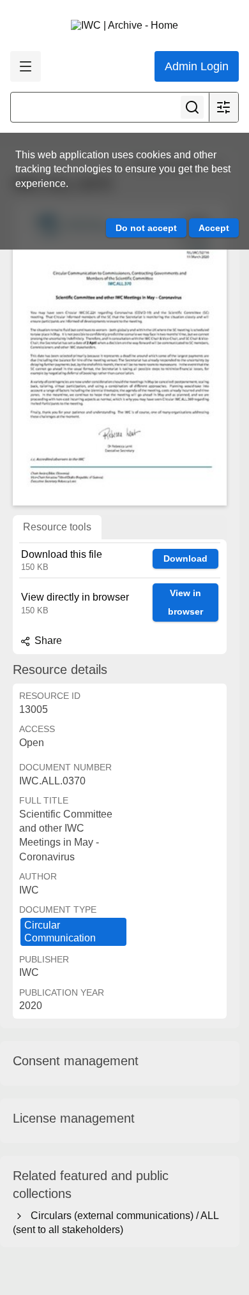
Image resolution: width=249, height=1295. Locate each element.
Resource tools (57, 526)
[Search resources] (192, 107)
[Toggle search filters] (223, 107)
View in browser (185, 602)
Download (185, 558)
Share (47, 640)
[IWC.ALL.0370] (120, 353)
